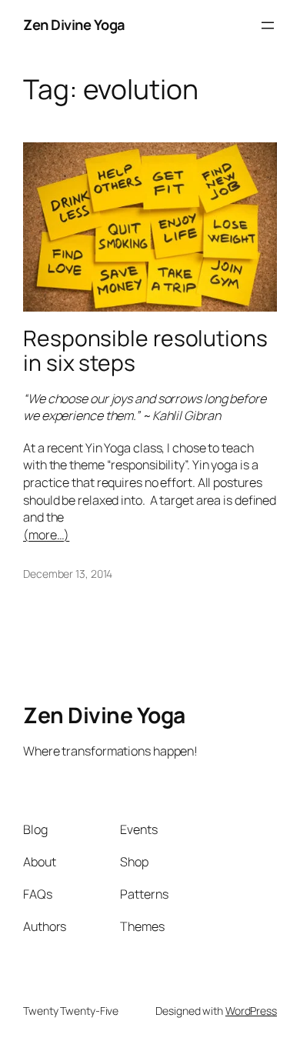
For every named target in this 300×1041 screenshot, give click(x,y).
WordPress (251, 1010)
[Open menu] (267, 25)
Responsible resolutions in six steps (145, 350)
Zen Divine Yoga (74, 24)
